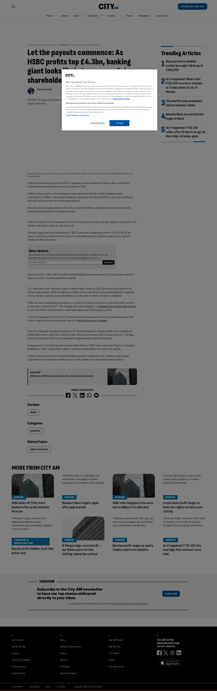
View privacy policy (121, 99)
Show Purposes (98, 123)
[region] (110, 100)
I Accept (119, 123)
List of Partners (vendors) (77, 115)
